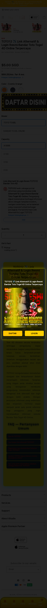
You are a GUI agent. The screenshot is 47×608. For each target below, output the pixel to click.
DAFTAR (13, 333)
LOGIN (34, 333)
